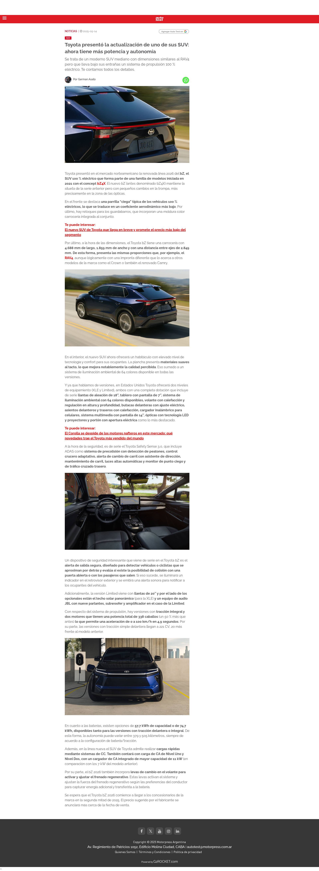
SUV (68, 38)
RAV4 (69, 258)
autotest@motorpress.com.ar (209, 847)
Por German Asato (84, 79)
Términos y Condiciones (154, 852)
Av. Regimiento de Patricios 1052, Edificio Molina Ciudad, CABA (136, 847)
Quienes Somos (125, 852)
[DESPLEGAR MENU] (4, 18)
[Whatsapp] (185, 80)
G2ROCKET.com (165, 862)
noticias (71, 31)
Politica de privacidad (188, 852)
